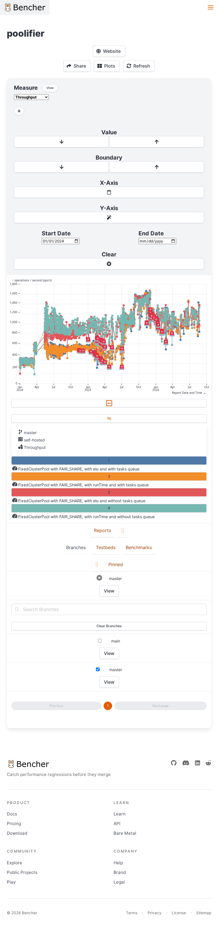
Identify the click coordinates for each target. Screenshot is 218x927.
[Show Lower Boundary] (61, 167)
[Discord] (185, 763)
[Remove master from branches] (99, 578)
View (109, 591)
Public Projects (22, 872)
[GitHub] (174, 763)
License (179, 913)
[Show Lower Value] (61, 141)
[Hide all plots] (109, 418)
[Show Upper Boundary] (156, 167)
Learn (119, 814)
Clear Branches (109, 626)
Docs (12, 814)
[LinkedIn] (197, 763)
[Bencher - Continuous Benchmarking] (24, 7)
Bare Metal (125, 833)
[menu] (210, 7)
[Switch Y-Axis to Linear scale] (109, 217)
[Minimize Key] (109, 403)
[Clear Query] (109, 263)
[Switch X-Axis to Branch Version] (109, 192)
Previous (56, 706)
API (117, 823)
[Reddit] (208, 763)
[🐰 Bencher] (59, 764)
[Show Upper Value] (156, 141)
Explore (14, 862)
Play (11, 882)
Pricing (14, 823)
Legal (119, 882)
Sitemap (203, 913)
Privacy (155, 913)
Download (17, 833)
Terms (131, 913)
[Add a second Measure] (19, 111)
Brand (120, 872)
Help (118, 862)
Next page (160, 706)
